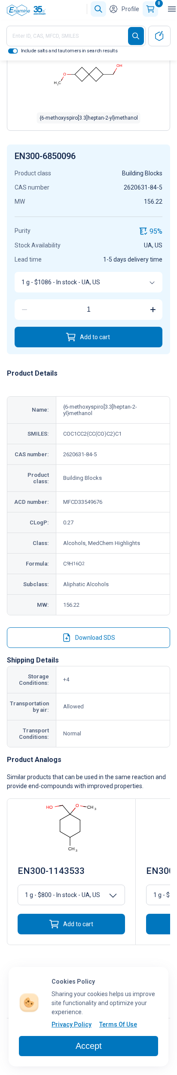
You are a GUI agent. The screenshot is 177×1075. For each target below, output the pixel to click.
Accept (89, 1046)
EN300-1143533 (51, 871)
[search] (136, 36)
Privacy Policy (72, 1024)
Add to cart (95, 337)
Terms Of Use (118, 1024)
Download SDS (95, 637)
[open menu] (171, 9)
